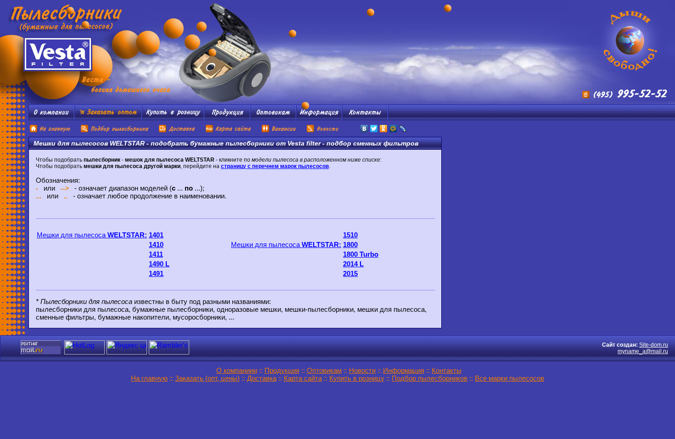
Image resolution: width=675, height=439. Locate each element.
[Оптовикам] (273, 118)
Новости (362, 370)
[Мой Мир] (393, 129)
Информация (403, 370)
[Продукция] (227, 118)
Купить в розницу (356, 378)
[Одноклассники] (383, 129)
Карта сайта (303, 378)
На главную (149, 378)
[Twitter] (374, 129)
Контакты (446, 370)
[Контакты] (365, 118)
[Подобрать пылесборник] (115, 131)
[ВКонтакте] (364, 129)
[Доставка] (177, 131)
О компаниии (236, 370)
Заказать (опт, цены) (207, 378)
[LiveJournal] (403, 129)
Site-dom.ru (653, 345)
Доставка (261, 378)
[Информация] (319, 118)
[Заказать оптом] (108, 118)
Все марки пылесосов (509, 378)
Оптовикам (324, 370)
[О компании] (51, 118)
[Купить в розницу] (173, 118)
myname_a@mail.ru (643, 351)
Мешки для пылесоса (92, 235)
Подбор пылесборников (429, 378)
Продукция (281, 370)
